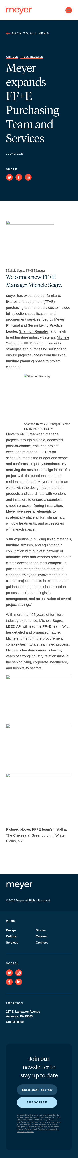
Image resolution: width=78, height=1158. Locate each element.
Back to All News (29, 33)
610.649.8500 (15, 1022)
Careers (41, 936)
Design (11, 930)
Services (12, 942)
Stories (41, 930)
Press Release (31, 56)
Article (12, 56)
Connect (42, 942)
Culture (11, 936)
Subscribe (37, 1102)
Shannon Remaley (33, 331)
